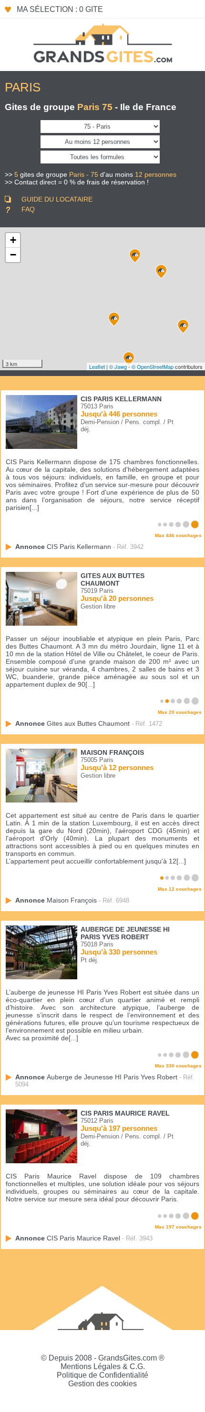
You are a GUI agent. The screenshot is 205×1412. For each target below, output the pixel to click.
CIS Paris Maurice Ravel (125, 1113)
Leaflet (97, 366)
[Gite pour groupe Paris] (41, 446)
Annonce (63, 546)
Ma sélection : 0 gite (60, 9)
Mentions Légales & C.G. (103, 1366)
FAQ (28, 209)
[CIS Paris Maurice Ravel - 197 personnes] (183, 326)
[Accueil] (102, 42)
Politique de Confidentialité (102, 1375)
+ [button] (13, 240)
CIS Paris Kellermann (121, 399)
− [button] (13, 255)
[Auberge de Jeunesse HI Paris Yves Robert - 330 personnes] (135, 256)
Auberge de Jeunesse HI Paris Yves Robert (125, 933)
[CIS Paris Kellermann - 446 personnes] (129, 359)
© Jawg (118, 366)
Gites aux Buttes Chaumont (112, 579)
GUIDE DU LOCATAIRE (56, 199)
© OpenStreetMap (153, 366)
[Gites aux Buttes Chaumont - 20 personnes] (161, 271)
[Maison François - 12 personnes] (114, 319)
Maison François (112, 752)
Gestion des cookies (102, 1384)
